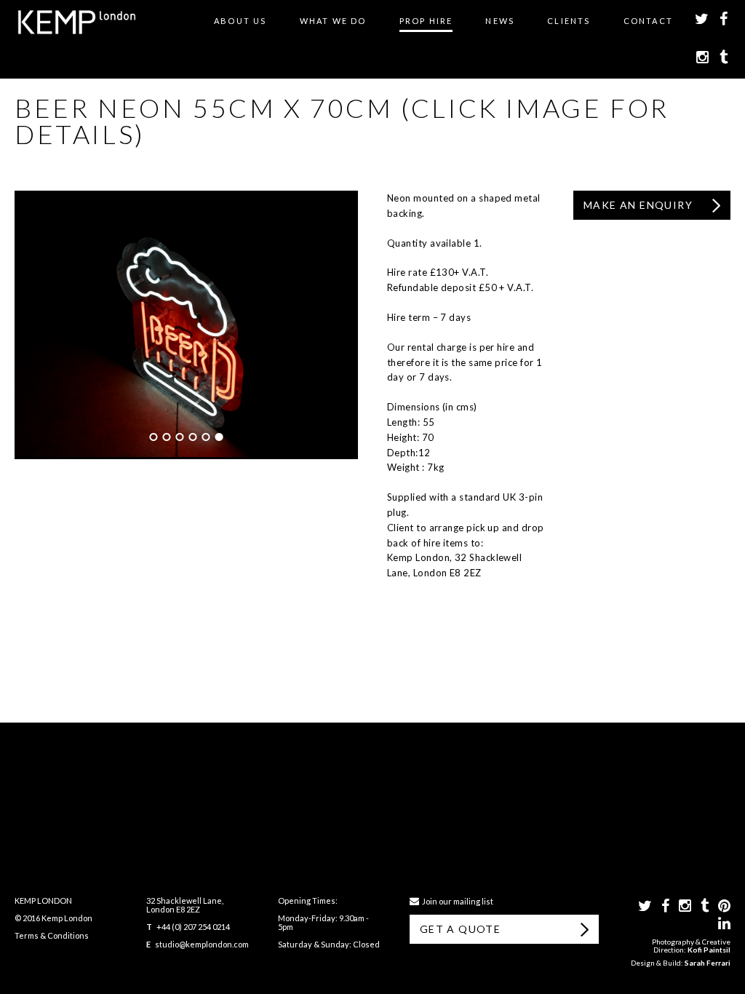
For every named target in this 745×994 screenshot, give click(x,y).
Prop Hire (426, 20)
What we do (333, 20)
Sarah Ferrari (707, 962)
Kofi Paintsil (709, 949)
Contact (648, 20)
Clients (568, 20)
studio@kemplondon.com (202, 944)
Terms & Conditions (52, 935)
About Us (240, 20)
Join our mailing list (456, 901)
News (499, 20)
